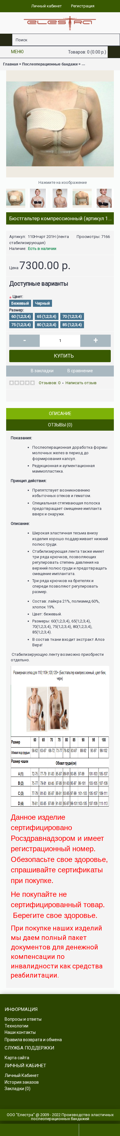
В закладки (42, 370)
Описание (60, 413)
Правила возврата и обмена (33, 1039)
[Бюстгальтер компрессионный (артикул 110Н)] (60, 123)
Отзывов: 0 (49, 383)
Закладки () (17, 1088)
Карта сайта (17, 1057)
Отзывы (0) (60, 424)
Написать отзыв (81, 383)
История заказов (22, 1082)
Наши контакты (20, 1032)
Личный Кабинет (22, 1075)
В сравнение (80, 370)
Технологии (16, 1025)
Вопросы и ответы (23, 1019)
